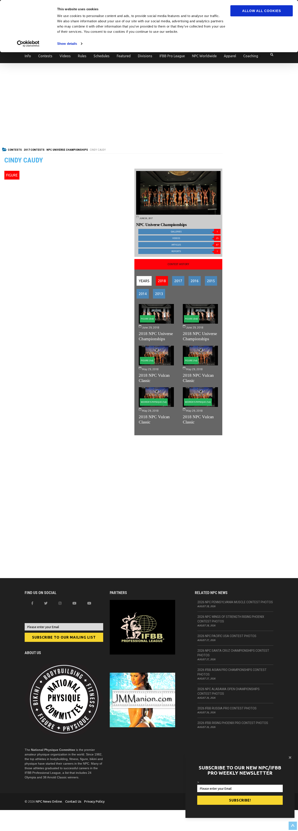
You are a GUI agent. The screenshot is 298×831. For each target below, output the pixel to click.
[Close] (290, 757)
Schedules (102, 56)
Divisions (145, 56)
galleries (194, 231)
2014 (143, 294)
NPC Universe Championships (67, 149)
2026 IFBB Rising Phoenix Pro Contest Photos (232, 723)
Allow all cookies (261, 11)
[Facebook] (32, 603)
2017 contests (34, 149)
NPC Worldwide (204, 56)
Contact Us (73, 801)
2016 (195, 281)
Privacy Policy (94, 801)
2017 (178, 281)
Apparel (230, 56)
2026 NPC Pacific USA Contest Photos (226, 636)
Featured (124, 56)
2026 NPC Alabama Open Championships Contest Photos (228, 691)
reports (194, 251)
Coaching (250, 56)
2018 (162, 281)
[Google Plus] (74, 603)
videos (195, 238)
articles (195, 244)
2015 (211, 281)
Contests (45, 56)
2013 (159, 294)
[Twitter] (46, 603)
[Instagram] (60, 603)
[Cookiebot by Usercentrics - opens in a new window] (28, 43)
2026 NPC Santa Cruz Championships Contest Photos (233, 653)
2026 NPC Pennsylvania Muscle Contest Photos (235, 602)
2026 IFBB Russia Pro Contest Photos (227, 708)
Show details (67, 43)
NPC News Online (49, 801)
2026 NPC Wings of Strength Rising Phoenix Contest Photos (230, 619)
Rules (82, 56)
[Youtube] (89, 603)
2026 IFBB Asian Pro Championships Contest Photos (232, 672)
